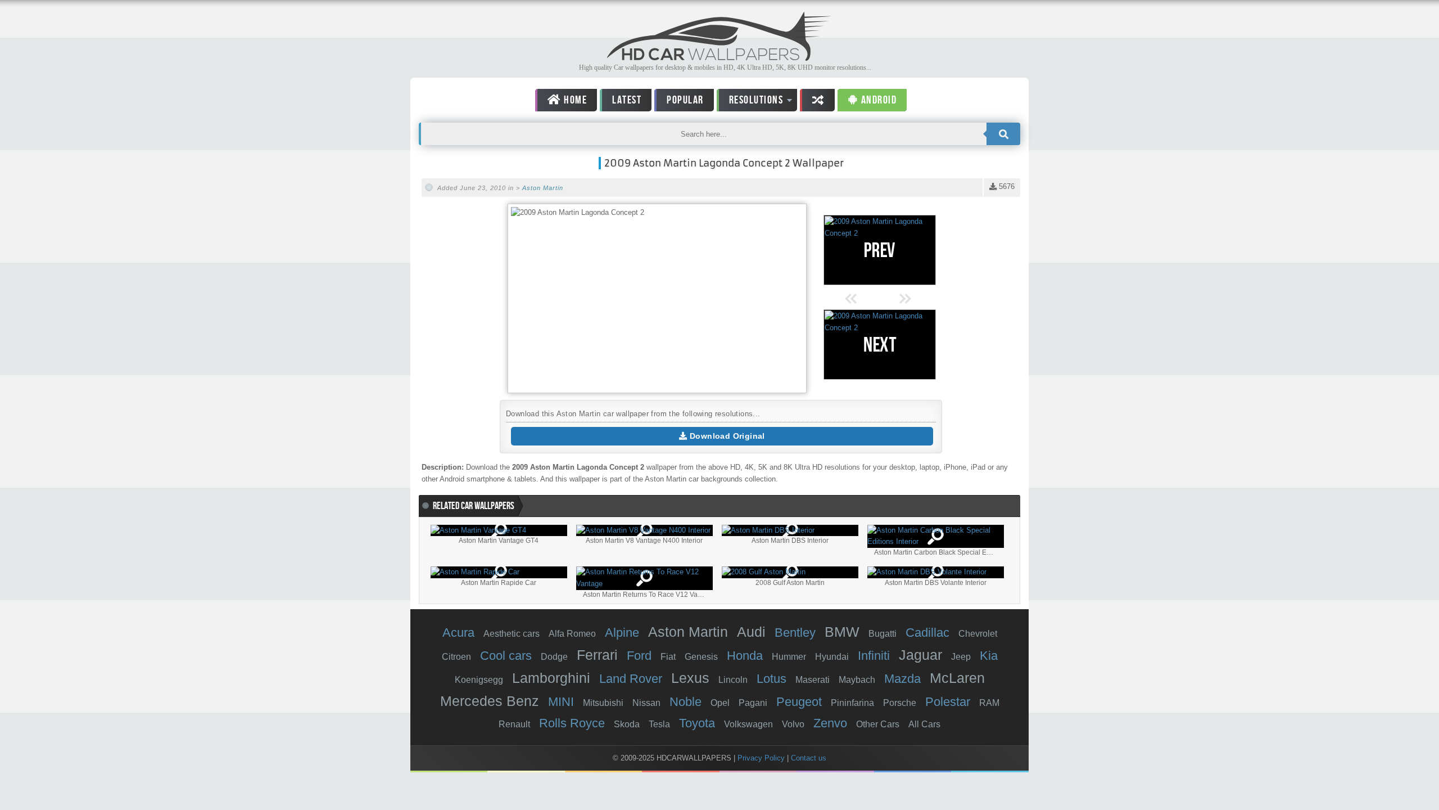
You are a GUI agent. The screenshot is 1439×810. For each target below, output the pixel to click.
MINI (561, 702)
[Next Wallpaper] (879, 344)
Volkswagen (748, 724)
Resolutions (750, 102)
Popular (685, 100)
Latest (626, 100)
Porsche (899, 703)
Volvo (793, 724)
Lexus (690, 678)
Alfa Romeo (572, 633)
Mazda (902, 679)
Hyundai (832, 657)
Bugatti (882, 633)
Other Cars (877, 724)
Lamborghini (551, 678)
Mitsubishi (603, 703)
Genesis (701, 657)
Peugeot (799, 702)
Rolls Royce (572, 723)
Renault (514, 724)
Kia (989, 656)
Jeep (961, 657)
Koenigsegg (479, 680)
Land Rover (630, 679)
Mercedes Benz (489, 701)
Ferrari (597, 655)
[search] (1003, 134)
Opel (720, 703)
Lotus (771, 679)
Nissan (646, 703)
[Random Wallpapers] (817, 100)
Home (574, 100)
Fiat (668, 657)
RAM (989, 703)
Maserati (812, 680)
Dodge (554, 657)
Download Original (726, 435)
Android (877, 100)
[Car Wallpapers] (719, 57)
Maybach (857, 680)
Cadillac (927, 633)
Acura (458, 633)
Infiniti (874, 656)
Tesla (659, 724)
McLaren (957, 678)
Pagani (753, 703)
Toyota (697, 723)
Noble (685, 702)
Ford (639, 656)
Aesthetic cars (511, 633)
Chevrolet (977, 633)
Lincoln (733, 680)
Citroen (456, 657)
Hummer (789, 657)
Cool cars (506, 656)
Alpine (622, 633)
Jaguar (920, 655)
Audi (751, 632)
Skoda (627, 724)
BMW (842, 632)
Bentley (795, 633)
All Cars (924, 724)
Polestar (947, 702)
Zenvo (830, 723)
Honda (745, 656)
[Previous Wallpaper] (879, 250)
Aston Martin (542, 187)
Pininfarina (852, 703)
